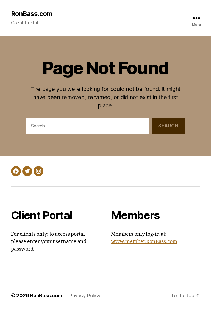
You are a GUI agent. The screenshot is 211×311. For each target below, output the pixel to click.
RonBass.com (31, 13)
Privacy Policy (84, 295)
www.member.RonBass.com (144, 241)
